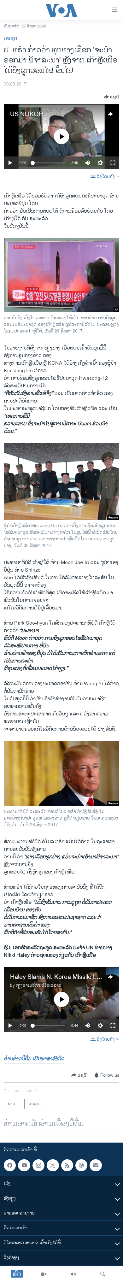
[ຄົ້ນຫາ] (102, 1274)
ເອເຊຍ (10, 38)
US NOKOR (26, 114)
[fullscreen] (113, 162)
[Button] (111, 97)
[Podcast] (81, 1165)
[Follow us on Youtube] (24, 1165)
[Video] (43, 1274)
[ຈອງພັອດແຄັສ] (96, 1165)
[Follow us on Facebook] (10, 1165)
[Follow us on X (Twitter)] (53, 1165)
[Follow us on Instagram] (38, 1165)
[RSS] (67, 1165)
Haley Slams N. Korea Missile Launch (62, 977)
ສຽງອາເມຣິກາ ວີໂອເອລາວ (39, 985)
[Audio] (73, 1274)
